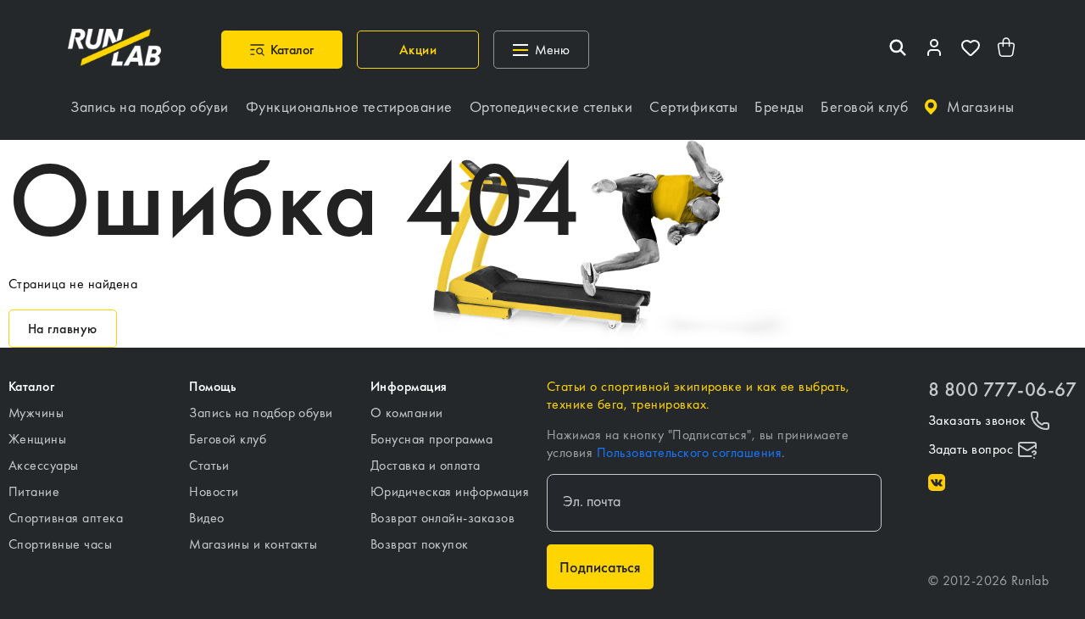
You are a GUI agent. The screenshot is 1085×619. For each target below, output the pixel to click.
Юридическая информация (450, 491)
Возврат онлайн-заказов (442, 518)
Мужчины (36, 412)
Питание (33, 491)
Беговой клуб (227, 439)
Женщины (37, 439)
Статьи (209, 465)
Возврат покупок (419, 544)
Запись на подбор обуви (261, 412)
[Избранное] (970, 49)
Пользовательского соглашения (689, 452)
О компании (406, 412)
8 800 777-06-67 (1002, 389)
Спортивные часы (60, 544)
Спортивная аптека (65, 518)
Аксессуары (43, 465)
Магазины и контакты (253, 544)
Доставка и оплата (425, 465)
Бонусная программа (431, 439)
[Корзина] (1007, 49)
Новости (213, 491)
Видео (206, 518)
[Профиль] (934, 49)
